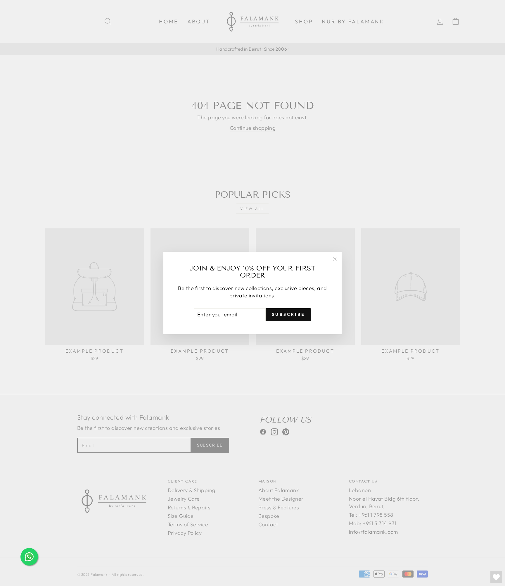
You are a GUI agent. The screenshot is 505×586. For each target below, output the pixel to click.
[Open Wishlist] (496, 577)
